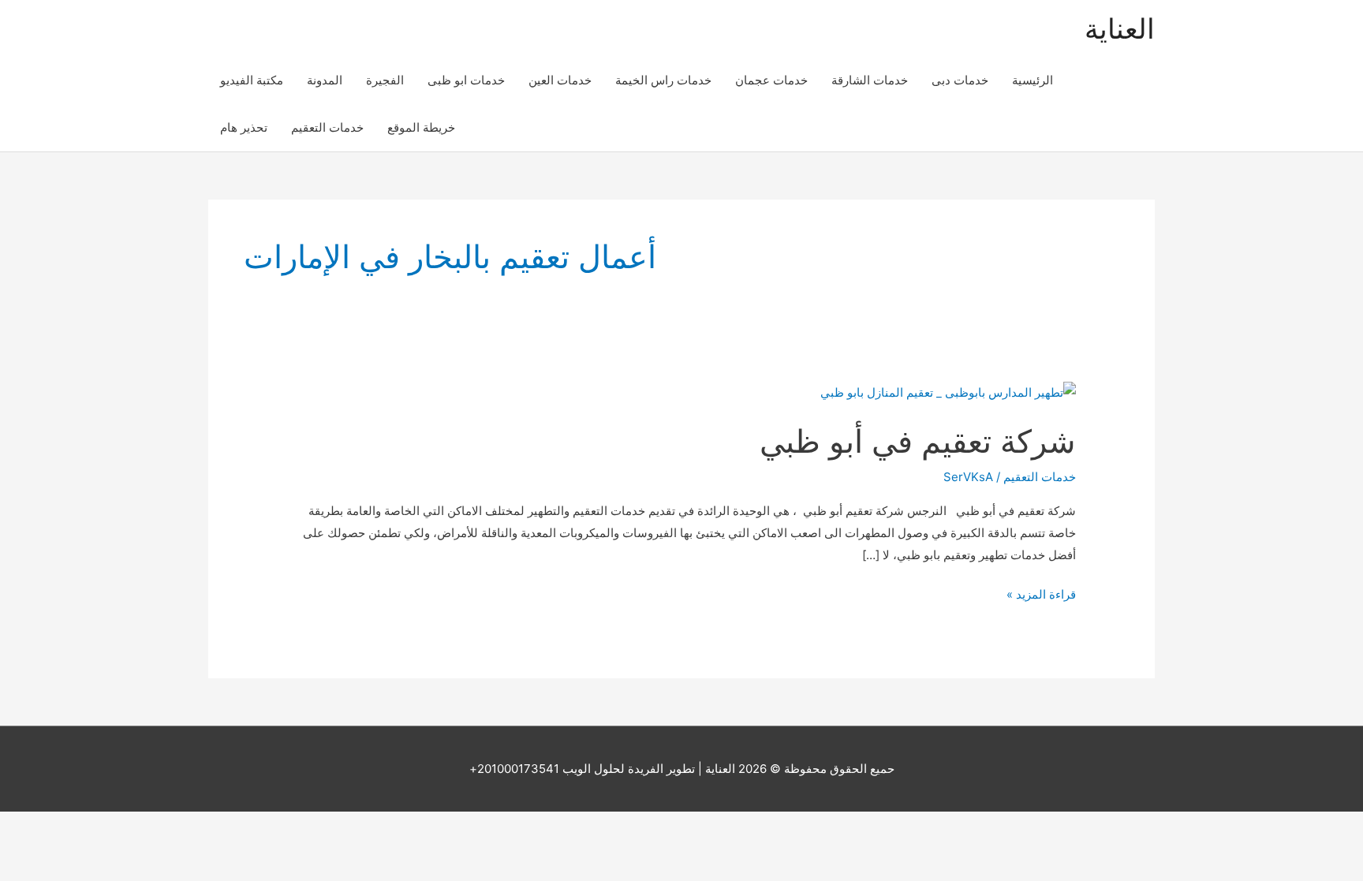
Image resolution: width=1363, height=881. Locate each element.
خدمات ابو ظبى (466, 80)
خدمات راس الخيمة (663, 80)
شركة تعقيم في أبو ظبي (918, 441)
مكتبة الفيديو (251, 80)
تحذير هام (243, 127)
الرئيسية (1032, 80)
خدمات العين (560, 80)
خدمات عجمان (771, 80)
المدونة (324, 80)
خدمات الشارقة (869, 80)
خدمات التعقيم (327, 127)
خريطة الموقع (421, 127)
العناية (1120, 28)
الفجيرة (385, 80)
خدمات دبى (960, 80)
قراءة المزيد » (1041, 596)
